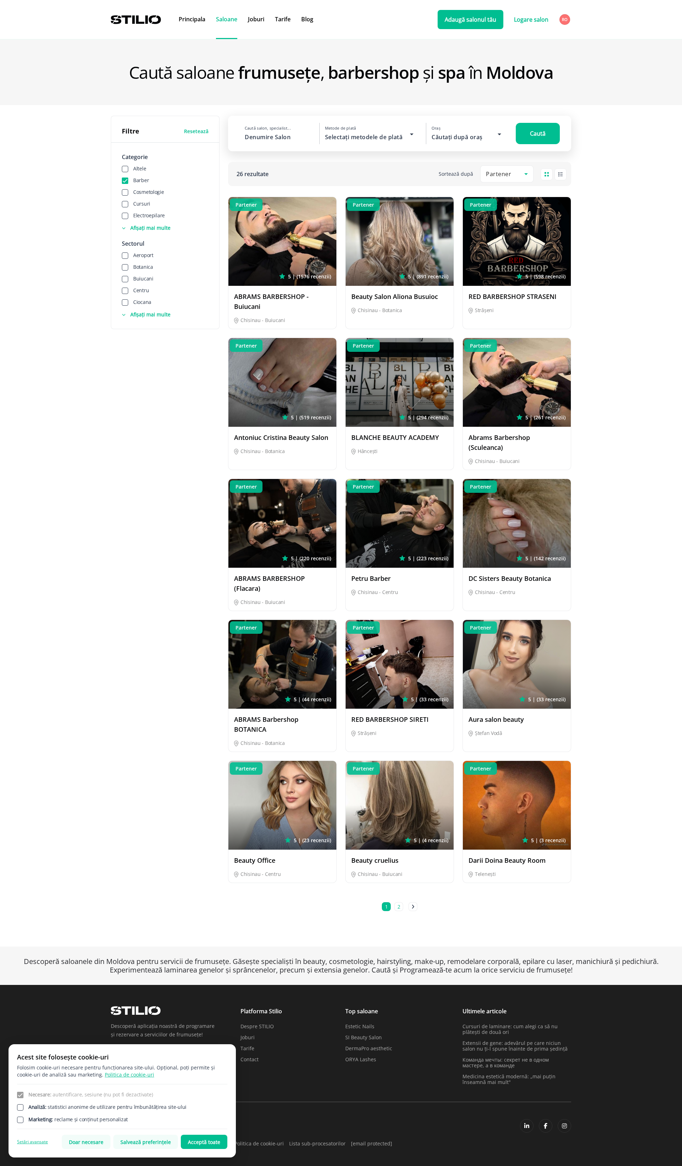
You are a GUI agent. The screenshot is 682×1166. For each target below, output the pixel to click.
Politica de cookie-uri (259, 1143)
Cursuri (141, 203)
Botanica (143, 266)
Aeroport (143, 255)
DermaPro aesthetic (368, 1048)
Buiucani (143, 278)
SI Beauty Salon (363, 1037)
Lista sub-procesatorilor (317, 1143)
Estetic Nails (359, 1026)
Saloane (226, 19)
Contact (249, 1059)
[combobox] (565, 19)
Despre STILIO (257, 1026)
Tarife (283, 19)
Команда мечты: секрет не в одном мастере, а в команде (505, 1062)
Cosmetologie (148, 192)
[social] (527, 1126)
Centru (141, 290)
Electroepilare (149, 215)
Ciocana (142, 302)
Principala (192, 19)
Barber (141, 180)
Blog (307, 19)
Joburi (256, 19)
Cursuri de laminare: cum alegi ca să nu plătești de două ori (510, 1029)
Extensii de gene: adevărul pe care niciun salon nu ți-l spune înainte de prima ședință (515, 1046)
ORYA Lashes (360, 1059)
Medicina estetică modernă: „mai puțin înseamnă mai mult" (509, 1079)
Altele (139, 168)
